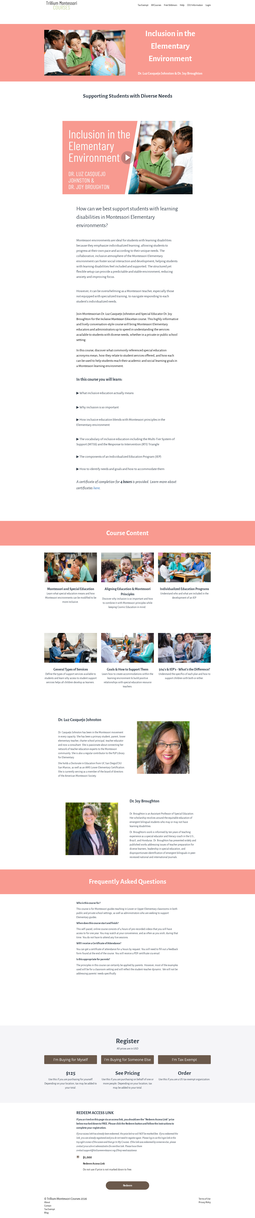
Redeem (127, 1185)
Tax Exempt (143, 5)
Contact (47, 1205)
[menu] (173, 5)
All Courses (156, 5)
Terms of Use (204, 1198)
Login (208, 5)
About (47, 1202)
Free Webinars (170, 5)
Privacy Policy (205, 1202)
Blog (46, 1212)
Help (182, 5)
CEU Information (195, 5)
